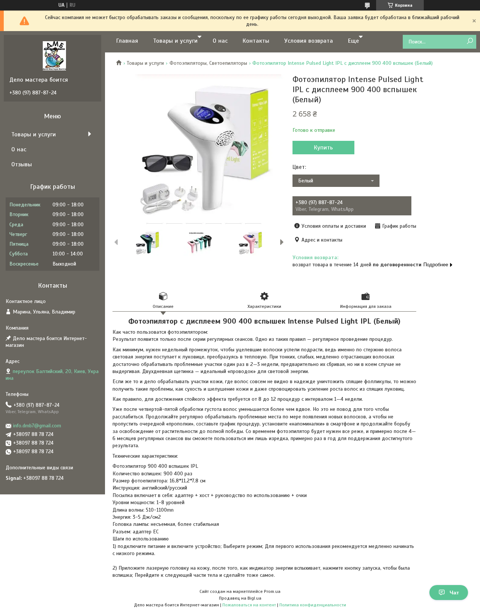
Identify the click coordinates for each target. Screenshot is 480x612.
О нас (220, 41)
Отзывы (21, 164)
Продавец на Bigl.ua (240, 598)
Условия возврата (308, 41)
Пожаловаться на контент (249, 605)
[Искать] (469, 41)
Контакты (256, 41)
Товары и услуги (175, 41)
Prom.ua (272, 591)
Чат (454, 593)
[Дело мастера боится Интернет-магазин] (54, 55)
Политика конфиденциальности (312, 605)
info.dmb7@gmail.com (37, 425)
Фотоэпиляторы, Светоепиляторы (208, 63)
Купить (323, 147)
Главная (127, 41)
